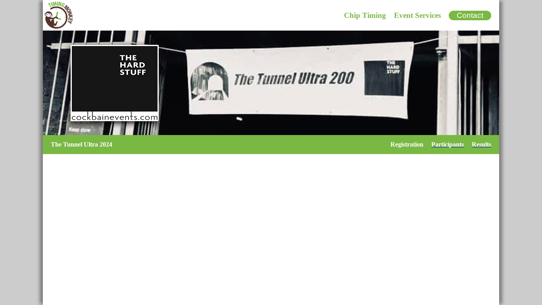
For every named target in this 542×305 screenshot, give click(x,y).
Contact (470, 15)
